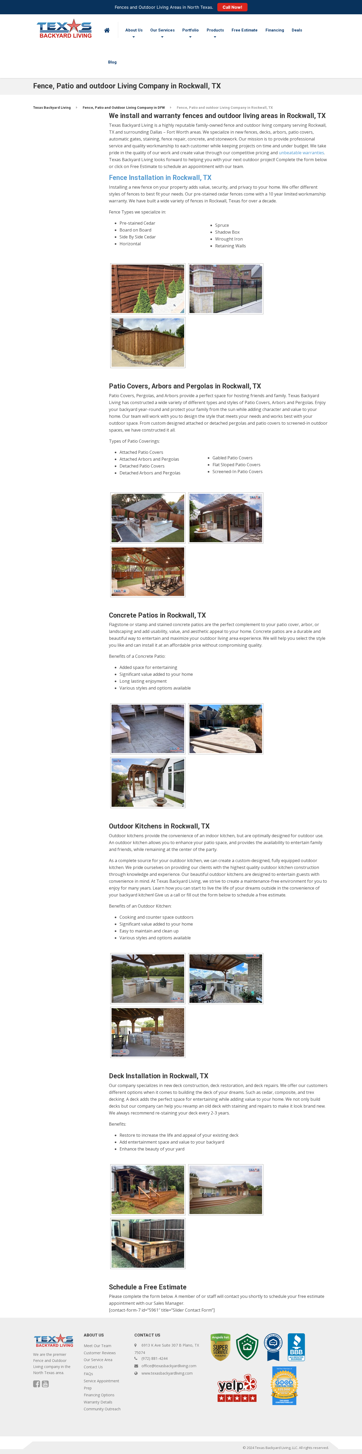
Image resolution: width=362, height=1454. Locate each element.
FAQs (88, 1373)
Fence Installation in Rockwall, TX (160, 178)
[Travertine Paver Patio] (225, 729)
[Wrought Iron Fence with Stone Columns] (225, 289)
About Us (134, 30)
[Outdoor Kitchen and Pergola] (225, 978)
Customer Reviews (100, 1352)
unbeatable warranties (301, 153)
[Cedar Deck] (148, 1190)
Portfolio (190, 30)
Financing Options (99, 1394)
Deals (297, 30)
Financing (275, 30)
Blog (112, 62)
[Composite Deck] (225, 1190)
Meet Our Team (97, 1345)
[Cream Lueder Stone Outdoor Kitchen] (148, 978)
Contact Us (93, 1366)
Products (215, 30)
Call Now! (232, 7)
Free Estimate (245, 30)
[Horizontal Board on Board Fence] (148, 289)
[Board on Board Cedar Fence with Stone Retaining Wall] (148, 342)
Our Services (162, 30)
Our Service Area (98, 1359)
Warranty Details (98, 1402)
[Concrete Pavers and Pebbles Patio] (148, 782)
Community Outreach (102, 1408)
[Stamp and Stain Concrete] (148, 729)
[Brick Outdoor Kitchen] (148, 1032)
